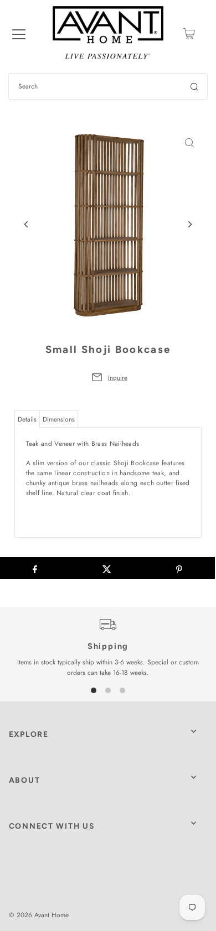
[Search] (194, 86)
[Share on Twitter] (107, 568)
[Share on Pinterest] (179, 568)
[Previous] (26, 224)
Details (27, 419)
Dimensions (59, 419)
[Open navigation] (19, 34)
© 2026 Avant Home (39, 914)
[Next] (189, 224)
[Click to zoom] (189, 143)
